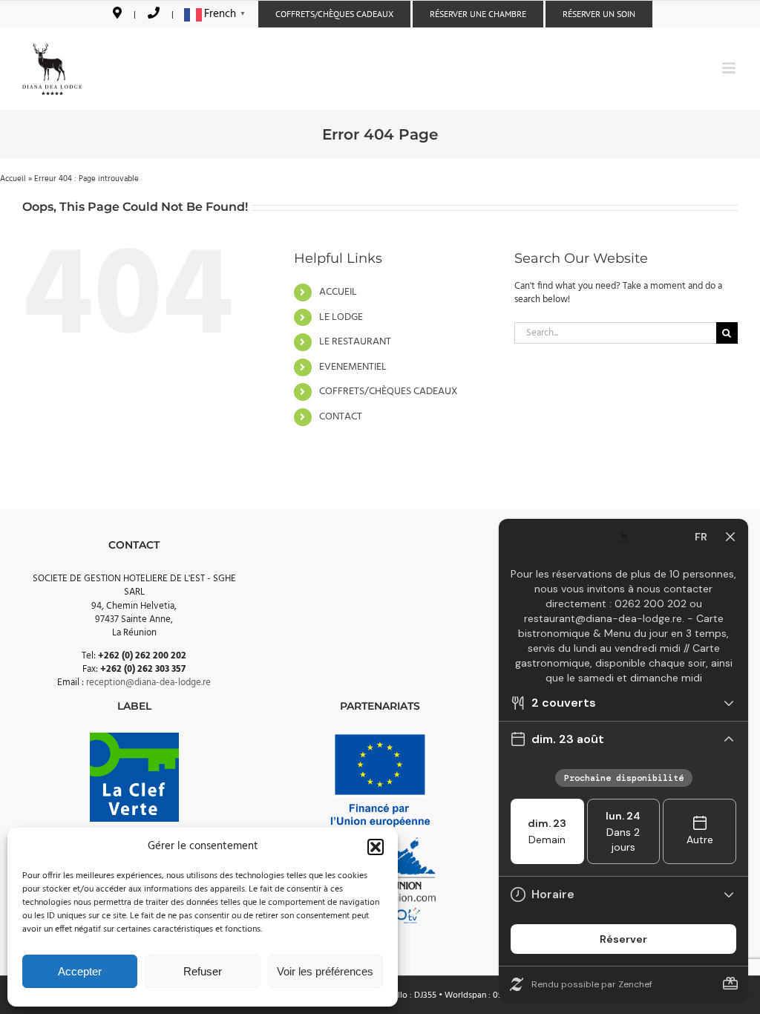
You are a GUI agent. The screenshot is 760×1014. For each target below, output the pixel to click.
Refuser (202, 971)
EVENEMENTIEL (353, 367)
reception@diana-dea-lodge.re (148, 682)
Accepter (80, 971)
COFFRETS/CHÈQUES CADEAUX (388, 391)
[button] (375, 847)
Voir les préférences (325, 971)
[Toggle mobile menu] (730, 68)
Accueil (13, 179)
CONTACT (340, 416)
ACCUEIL (338, 292)
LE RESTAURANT (355, 341)
